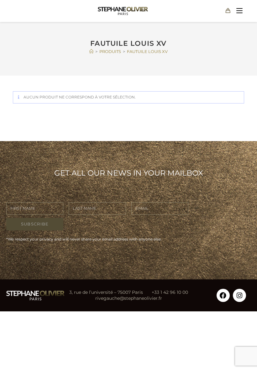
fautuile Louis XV (147, 51)
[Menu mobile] (238, 10)
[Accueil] (91, 51)
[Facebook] (223, 295)
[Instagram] (239, 295)
